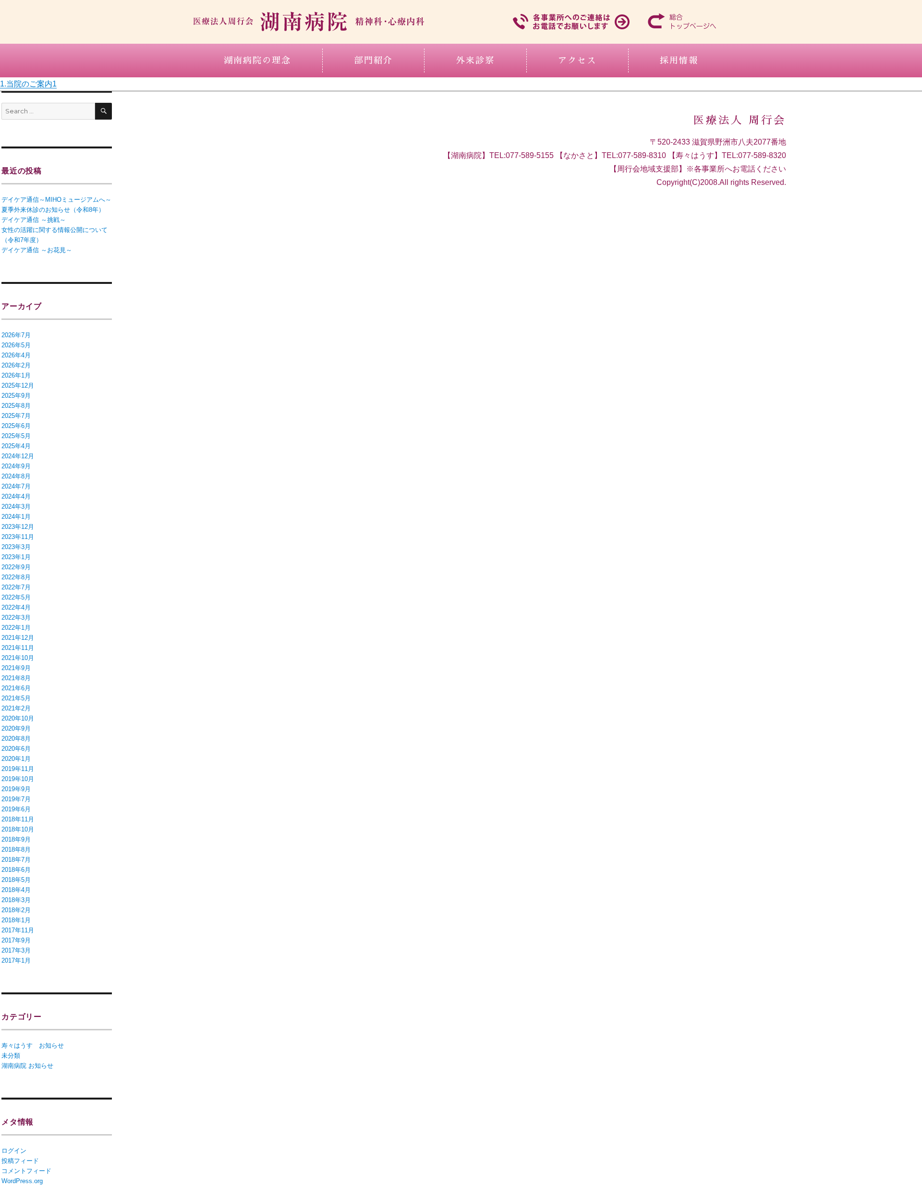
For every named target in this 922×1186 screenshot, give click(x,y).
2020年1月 (16, 758)
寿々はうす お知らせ (32, 1045)
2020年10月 (17, 718)
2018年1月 (16, 920)
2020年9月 (16, 728)
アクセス (577, 60)
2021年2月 (16, 708)
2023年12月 (17, 526)
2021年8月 (16, 678)
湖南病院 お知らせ (27, 1065)
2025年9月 (16, 395)
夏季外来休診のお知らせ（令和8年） (53, 209)
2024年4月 (16, 496)
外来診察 (475, 60)
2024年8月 (16, 476)
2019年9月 (16, 789)
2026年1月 (16, 375)
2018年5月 (16, 879)
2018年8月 (16, 849)
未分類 (10, 1055)
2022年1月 (16, 627)
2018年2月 (16, 910)
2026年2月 (16, 365)
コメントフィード (26, 1170)
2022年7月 (16, 587)
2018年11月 (17, 819)
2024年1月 (16, 516)
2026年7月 (16, 335)
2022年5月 (16, 597)
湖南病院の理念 (257, 60)
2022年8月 (16, 577)
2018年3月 (16, 900)
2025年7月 (16, 415)
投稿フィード (20, 1160)
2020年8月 (16, 738)
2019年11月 (17, 768)
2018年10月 (17, 829)
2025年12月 (17, 385)
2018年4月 (16, 889)
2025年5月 (16, 436)
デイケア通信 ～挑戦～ (33, 219)
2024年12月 (17, 456)
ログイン (13, 1150)
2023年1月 (16, 557)
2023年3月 (16, 546)
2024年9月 (16, 466)
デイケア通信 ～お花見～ (36, 250)
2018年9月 (16, 839)
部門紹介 (373, 60)
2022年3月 (16, 617)
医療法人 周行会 (739, 120)
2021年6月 (16, 688)
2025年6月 (16, 425)
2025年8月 (16, 405)
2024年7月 (16, 486)
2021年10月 (17, 657)
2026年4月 (16, 355)
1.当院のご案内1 (28, 84)
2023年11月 (17, 536)
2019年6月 (16, 809)
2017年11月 (17, 930)
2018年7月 (16, 859)
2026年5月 (16, 345)
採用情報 (679, 60)
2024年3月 (16, 506)
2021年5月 (16, 698)
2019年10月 (17, 779)
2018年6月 (16, 869)
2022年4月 (16, 607)
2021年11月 (17, 647)
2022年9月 (16, 567)
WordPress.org (22, 1181)
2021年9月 (16, 668)
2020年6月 (16, 748)
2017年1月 (16, 960)
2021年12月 (17, 637)
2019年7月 (16, 799)
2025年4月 (16, 446)
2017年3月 (16, 950)
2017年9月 (16, 940)
